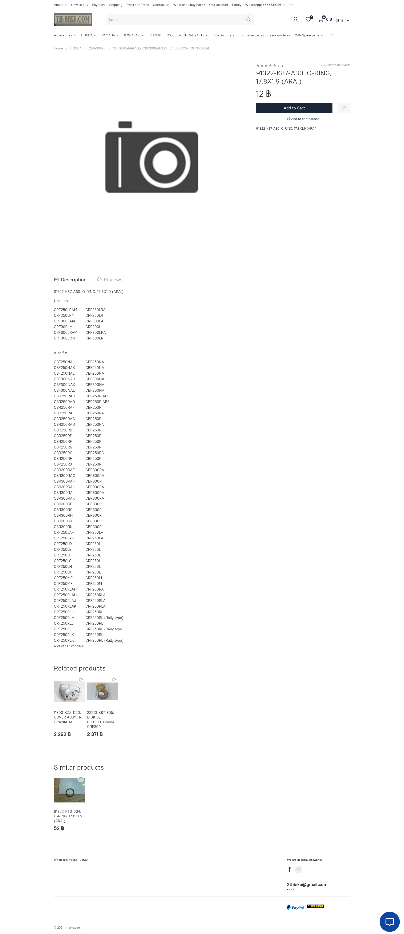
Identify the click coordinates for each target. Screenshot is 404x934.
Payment (98, 5)
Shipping (115, 5)
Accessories (63, 35)
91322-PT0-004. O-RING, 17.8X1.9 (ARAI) (68, 816)
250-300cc (97, 48)
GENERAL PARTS (192, 35)
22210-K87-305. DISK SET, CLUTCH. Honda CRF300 (100, 719)
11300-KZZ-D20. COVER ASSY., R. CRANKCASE (68, 717)
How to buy (79, 5)
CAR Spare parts (307, 35)
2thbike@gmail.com (307, 884)
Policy (236, 5)
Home (58, 48)
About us (60, 5)
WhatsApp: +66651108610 (265, 5)
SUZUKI (155, 35)
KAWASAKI (132, 35)
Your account (218, 5)
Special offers (224, 35)
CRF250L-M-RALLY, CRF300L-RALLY (140, 48)
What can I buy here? (189, 5)
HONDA (87, 35)
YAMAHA (108, 35)
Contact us (161, 5)
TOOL (170, 35)
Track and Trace (137, 5)
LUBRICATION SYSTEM (192, 48)
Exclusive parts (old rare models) (264, 35)
